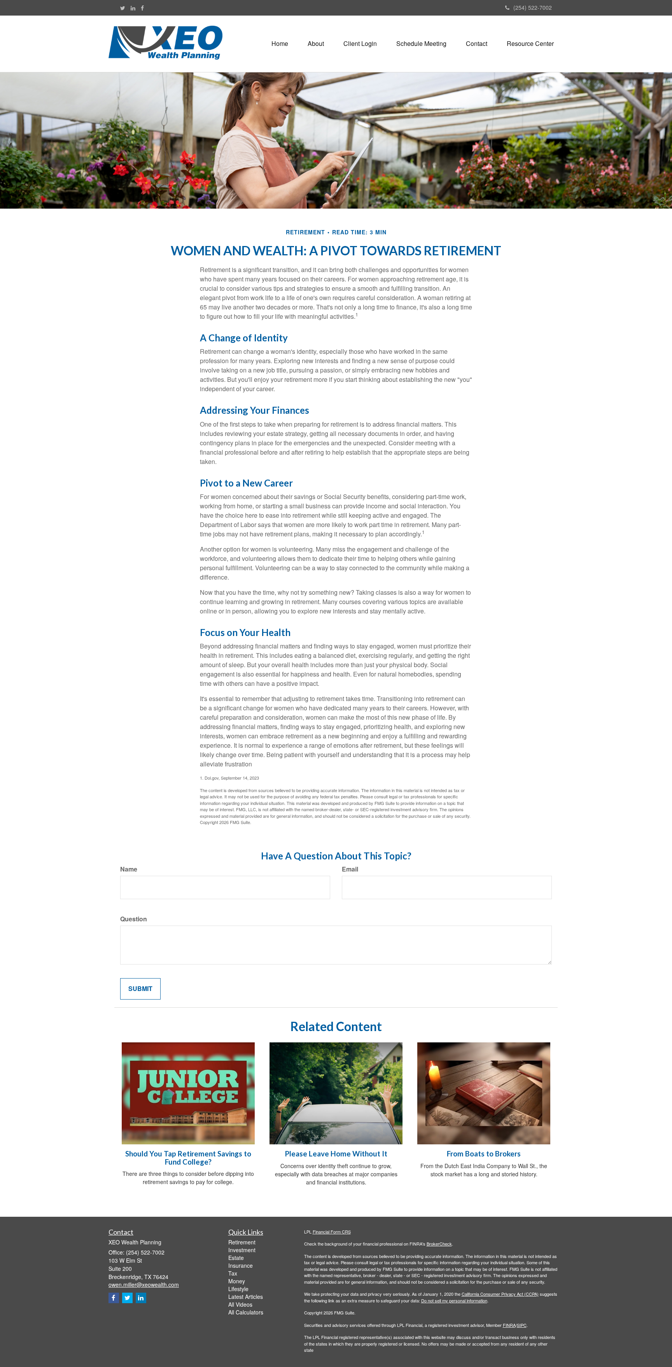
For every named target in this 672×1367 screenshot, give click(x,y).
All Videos (240, 1304)
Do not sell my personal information (454, 1300)
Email (350, 869)
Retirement (242, 1242)
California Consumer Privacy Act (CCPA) (500, 1294)
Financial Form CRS (332, 1231)
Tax (232, 1273)
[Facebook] (142, 8)
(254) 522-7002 (532, 7)
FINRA (509, 1325)
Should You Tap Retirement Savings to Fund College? (188, 1157)
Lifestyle (238, 1289)
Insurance (240, 1265)
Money (236, 1281)
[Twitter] (122, 8)
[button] (316, 43)
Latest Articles (245, 1296)
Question (133, 919)
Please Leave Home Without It (336, 1153)
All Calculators (245, 1312)
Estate (236, 1258)
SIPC (522, 1325)
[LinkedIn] (133, 8)
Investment (242, 1250)
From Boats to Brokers (484, 1153)
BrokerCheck (439, 1243)
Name (128, 869)
